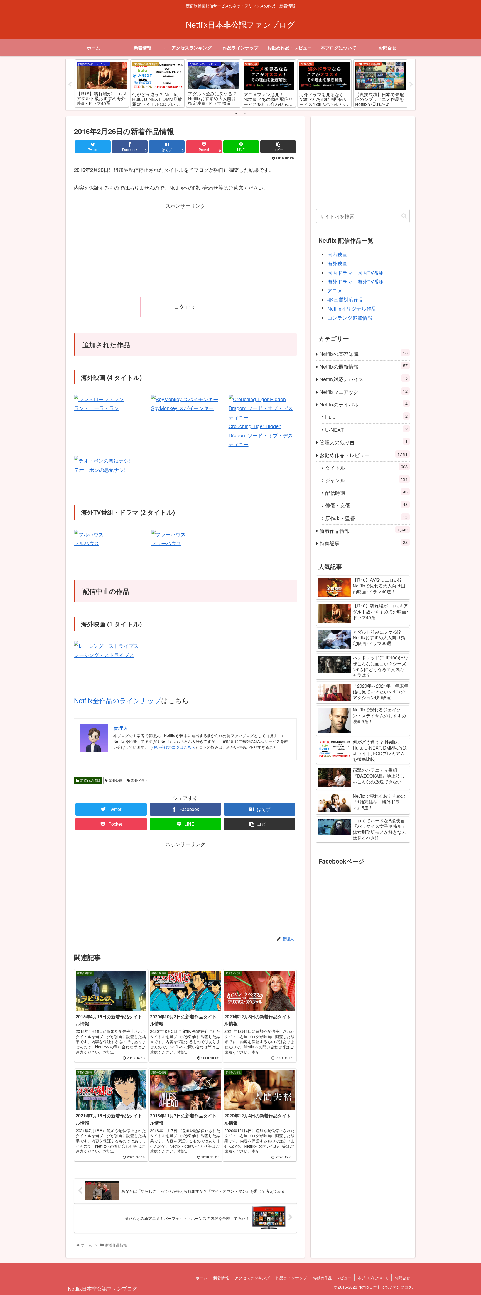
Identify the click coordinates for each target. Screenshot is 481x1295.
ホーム (201, 1278)
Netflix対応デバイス (364, 379)
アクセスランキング (252, 1278)
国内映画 (337, 254)
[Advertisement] (185, 249)
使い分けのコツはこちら (173, 747)
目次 (179, 306)
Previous (70, 84)
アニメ (334, 290)
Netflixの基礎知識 (364, 353)
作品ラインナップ (291, 1278)
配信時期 (366, 492)
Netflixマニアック (364, 391)
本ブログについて (373, 1278)
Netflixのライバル (364, 404)
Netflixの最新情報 (364, 366)
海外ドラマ (139, 780)
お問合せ (402, 1278)
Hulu (366, 416)
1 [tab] (236, 113)
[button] (404, 216)
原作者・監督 (366, 518)
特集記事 (364, 543)
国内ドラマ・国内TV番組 (355, 272)
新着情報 (221, 1278)
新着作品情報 (90, 780)
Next (411, 84)
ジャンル (366, 479)
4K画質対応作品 (345, 299)
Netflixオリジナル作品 (351, 308)
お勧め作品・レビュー (364, 454)
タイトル (366, 467)
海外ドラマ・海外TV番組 (355, 281)
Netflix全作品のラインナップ (117, 700)
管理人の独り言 (364, 442)
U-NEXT (366, 429)
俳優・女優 (366, 505)
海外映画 (115, 780)
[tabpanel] (102, 83)
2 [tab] (244, 113)
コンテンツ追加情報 (349, 317)
